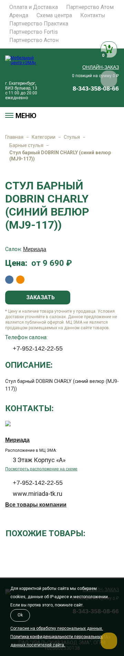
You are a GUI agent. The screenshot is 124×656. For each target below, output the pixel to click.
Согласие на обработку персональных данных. (56, 628)
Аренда (18, 15)
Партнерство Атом (90, 7)
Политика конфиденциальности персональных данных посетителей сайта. (56, 640)
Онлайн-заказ (100, 67)
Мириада (34, 249)
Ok (20, 615)
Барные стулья (26, 145)
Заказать (40, 297)
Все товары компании (35, 505)
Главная (14, 137)
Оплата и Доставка (33, 7)
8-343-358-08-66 (96, 88)
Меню (26, 116)
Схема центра (54, 15)
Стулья (72, 137)
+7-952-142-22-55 (38, 348)
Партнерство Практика (38, 24)
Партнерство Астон (34, 40)
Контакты (92, 15)
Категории (43, 137)
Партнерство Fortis (33, 32)
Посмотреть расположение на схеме (41, 469)
